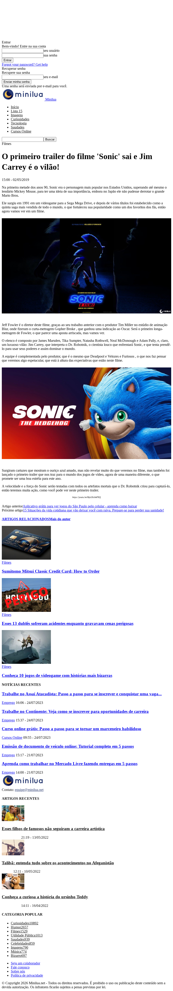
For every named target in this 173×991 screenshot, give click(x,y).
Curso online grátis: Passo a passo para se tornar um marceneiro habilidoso (71, 728)
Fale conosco (20, 967)
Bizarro (7, 871)
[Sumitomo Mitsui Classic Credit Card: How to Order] (26, 558)
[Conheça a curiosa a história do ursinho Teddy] (13, 888)
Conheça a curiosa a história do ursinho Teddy (45, 896)
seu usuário (51, 50)
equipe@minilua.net (29, 790)
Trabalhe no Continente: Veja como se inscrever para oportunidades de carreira (75, 711)
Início (15, 107)
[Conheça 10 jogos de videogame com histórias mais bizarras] (26, 662)
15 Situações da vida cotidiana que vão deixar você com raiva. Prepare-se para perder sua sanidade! (93, 510)
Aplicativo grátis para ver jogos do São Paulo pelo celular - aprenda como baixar (80, 506)
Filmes (6, 562)
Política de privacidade (27, 975)
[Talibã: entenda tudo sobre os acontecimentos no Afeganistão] (13, 854)
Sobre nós (18, 971)
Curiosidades (20, 119)
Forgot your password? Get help (25, 64)
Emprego (8, 703)
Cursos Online (21, 131)
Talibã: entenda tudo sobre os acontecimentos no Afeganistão (58, 862)
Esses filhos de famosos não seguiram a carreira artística (53, 828)
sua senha (50, 55)
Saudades (17, 127)
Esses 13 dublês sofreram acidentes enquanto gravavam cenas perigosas (67, 623)
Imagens (17, 115)
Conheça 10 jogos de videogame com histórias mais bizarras (57, 675)
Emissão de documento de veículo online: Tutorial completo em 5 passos (68, 746)
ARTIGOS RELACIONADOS (25, 519)
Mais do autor (60, 519)
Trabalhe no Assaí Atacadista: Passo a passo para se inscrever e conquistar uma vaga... (82, 693)
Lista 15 (16, 111)
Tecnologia (19, 123)
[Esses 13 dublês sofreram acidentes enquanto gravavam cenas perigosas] (26, 611)
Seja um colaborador (25, 963)
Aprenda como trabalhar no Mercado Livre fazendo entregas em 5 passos (69, 763)
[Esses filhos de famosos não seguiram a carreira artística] (13, 820)
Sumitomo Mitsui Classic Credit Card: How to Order (51, 571)
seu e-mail (50, 77)
